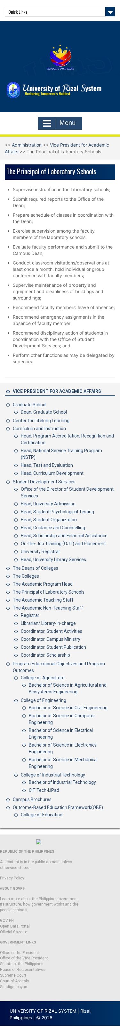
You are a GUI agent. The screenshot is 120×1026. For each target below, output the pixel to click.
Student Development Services (44, 481)
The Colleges (26, 576)
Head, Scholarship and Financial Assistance (64, 535)
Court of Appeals (14, 981)
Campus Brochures (32, 799)
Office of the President (19, 952)
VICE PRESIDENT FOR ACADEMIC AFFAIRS (57, 391)
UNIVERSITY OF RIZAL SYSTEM (43, 1011)
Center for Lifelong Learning (41, 420)
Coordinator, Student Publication (53, 647)
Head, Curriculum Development (52, 473)
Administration (27, 145)
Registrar (30, 615)
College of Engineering (43, 700)
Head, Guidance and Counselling (53, 527)
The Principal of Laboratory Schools (48, 592)
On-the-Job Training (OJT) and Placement (63, 543)
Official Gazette (13, 932)
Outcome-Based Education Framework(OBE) (58, 807)
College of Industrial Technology (53, 774)
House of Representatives (22, 969)
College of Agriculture (43, 677)
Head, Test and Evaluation (47, 465)
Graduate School (29, 404)
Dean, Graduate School (44, 412)
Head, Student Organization (49, 519)
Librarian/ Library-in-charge (48, 623)
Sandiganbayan (13, 987)
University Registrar (40, 551)
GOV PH (7, 920)
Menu (68, 122)
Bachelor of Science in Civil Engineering (68, 707)
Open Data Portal (15, 926)
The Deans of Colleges (35, 568)
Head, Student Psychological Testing (57, 511)
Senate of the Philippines (21, 964)
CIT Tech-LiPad (44, 790)
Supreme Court (13, 975)
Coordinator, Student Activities (51, 631)
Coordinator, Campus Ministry (50, 639)
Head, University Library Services (53, 559)
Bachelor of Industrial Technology (62, 782)
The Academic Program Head (43, 584)
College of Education (41, 814)
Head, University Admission (48, 503)
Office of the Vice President (24, 958)
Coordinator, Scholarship (45, 655)
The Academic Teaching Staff (43, 600)
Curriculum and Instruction (39, 428)
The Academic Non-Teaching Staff (48, 608)
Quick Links (17, 11)
